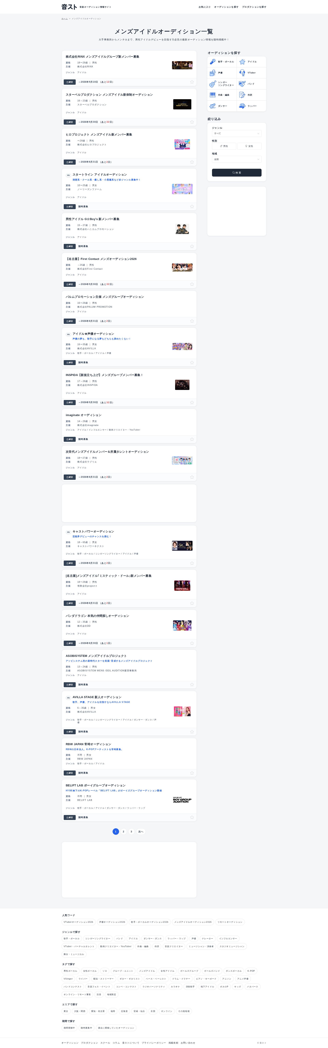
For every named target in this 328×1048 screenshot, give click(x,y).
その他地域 (183, 1011)
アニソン (226, 979)
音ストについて (130, 1043)
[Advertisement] (129, 503)
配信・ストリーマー (103, 979)
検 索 (238, 172)
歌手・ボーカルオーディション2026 (149, 922)
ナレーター (207, 938)
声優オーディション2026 (112, 922)
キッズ (237, 986)
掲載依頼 (173, 1043)
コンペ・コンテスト (126, 986)
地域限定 (111, 994)
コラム (116, 1043)
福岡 (113, 1011)
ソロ (104, 971)
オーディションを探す (226, 7)
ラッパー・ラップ (177, 938)
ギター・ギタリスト (130, 979)
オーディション (70, 1043)
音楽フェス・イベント (99, 986)
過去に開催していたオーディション (116, 1028)
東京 (66, 1011)
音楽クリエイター (174, 946)
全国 (153, 1011)
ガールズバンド (212, 971)
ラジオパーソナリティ (153, 986)
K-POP (251, 971)
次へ (141, 831)
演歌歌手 (190, 986)
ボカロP (224, 986)
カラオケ (175, 986)
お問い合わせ (188, 1043)
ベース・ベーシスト (156, 979)
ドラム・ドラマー (181, 979)
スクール (105, 1043)
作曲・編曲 (143, 946)
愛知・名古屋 (98, 1011)
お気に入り (205, 7)
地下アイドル (207, 986)
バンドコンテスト (73, 986)
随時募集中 (86, 1028)
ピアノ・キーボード (206, 979)
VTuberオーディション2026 (78, 922)
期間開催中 (69, 1028)
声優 (194, 938)
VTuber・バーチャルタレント (79, 946)
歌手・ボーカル (72, 938)
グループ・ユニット (123, 971)
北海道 (124, 1011)
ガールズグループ (189, 971)
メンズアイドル (147, 971)
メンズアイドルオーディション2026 (193, 922)
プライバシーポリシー (154, 1043)
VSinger (68, 979)
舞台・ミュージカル (74, 954)
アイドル (133, 938)
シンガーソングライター (97, 938)
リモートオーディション (230, 922)
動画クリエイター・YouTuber (116, 946)
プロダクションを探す (254, 7)
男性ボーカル (70, 971)
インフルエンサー (228, 938)
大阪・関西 (79, 1011)
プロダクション (89, 1043)
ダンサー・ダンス (153, 938)
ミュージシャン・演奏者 (201, 946)
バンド (119, 938)
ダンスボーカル (234, 971)
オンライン (166, 1011)
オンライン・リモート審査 (77, 994)
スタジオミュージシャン (232, 946)
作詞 (157, 946)
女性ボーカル (90, 971)
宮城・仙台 (139, 1011)
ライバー (83, 979)
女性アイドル (167, 971)
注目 (99, 994)
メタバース (252, 986)
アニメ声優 (243, 979)
